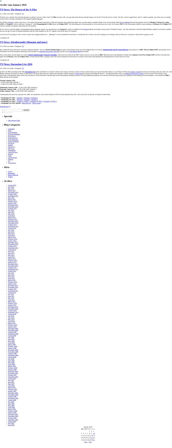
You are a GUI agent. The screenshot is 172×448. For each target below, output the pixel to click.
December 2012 (13, 264)
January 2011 (12, 305)
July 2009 (11, 337)
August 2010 (12, 314)
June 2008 (11, 361)
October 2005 (12, 418)
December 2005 (13, 414)
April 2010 (11, 321)
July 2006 (11, 402)
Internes (10, 154)
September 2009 (13, 334)
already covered (135, 72)
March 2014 (12, 237)
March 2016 (12, 199)
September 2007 (13, 377)
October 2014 (12, 224)
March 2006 (12, 409)
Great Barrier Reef (75, 51)
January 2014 (12, 241)
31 (94, 440)
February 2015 (12, 219)
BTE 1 (27, 101)
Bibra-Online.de (13, 175)
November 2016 (13, 192)
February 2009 (12, 346)
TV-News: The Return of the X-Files (18, 9)
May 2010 (11, 319)
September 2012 (13, 269)
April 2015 (11, 216)
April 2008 (11, 364)
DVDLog (11, 143)
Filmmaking (12, 150)
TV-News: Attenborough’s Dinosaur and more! (23, 42)
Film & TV (11, 147)
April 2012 (11, 278)
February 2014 (12, 239)
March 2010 (12, 323)
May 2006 (11, 405)
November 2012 (13, 266)
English (10, 145)
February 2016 (12, 201)
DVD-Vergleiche (13, 141)
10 (94, 433)
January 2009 (12, 348)
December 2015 (13, 205)
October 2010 (12, 310)
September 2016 (13, 196)
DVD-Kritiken (12, 132)
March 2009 (12, 344)
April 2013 (11, 257)
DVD (10, 131)
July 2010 (11, 316)
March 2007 (12, 387)
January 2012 (12, 284)
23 (92, 438)
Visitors (10, 177)
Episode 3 (34, 98)
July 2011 (11, 294)
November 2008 (13, 352)
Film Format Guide (14, 120)
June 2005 (11, 425)
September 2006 (13, 398)
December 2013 (13, 242)
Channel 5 (10, 22)
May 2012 (11, 276)
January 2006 (12, 412)
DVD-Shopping (13, 140)
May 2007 (11, 384)
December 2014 (13, 221)
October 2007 (12, 375)
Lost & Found (12, 157)
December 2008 (13, 350)
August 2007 (12, 378)
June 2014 (11, 232)
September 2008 (13, 355)
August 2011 (12, 293)
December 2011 (13, 285)
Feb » (90, 442)
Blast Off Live (26, 103)
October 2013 (12, 246)
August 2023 (12, 185)
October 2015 (12, 208)
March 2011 (12, 301)
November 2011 (13, 287)
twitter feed (78, 73)
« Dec (85, 442)
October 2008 (12, 353)
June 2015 (11, 212)
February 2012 (12, 282)
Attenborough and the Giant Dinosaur (116, 50)
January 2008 (12, 370)
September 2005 (13, 420)
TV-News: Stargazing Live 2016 (16, 64)
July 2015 (11, 210)
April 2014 (11, 235)
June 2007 (11, 382)
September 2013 (13, 248)
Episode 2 (27, 98)
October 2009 (12, 332)
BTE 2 (41, 101)
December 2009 (13, 328)
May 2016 (11, 198)
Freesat (85, 29)
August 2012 (12, 271)
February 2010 (12, 325)
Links (10, 156)
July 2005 (11, 423)
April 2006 (11, 407)
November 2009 (13, 330)
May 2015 (11, 214)
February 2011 (12, 303)
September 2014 (13, 226)
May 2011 (11, 298)
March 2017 (12, 190)
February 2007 (12, 389)
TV (23, 14)
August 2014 (12, 228)
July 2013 (11, 251)
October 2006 (12, 396)
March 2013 (12, 259)
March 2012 (12, 280)
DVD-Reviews (13, 138)
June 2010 (11, 318)
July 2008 (11, 359)
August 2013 (12, 250)
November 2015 (13, 207)
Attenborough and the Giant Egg (49, 51)
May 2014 (11, 233)
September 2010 (13, 312)
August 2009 (12, 335)
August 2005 (12, 421)
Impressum (11, 173)
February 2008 (12, 368)
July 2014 (11, 230)
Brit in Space (37, 103)
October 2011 (12, 289)
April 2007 (11, 386)
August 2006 (12, 400)
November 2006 (13, 395)
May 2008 (11, 362)
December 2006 (13, 393)
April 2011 (11, 300)
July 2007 (11, 380)
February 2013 (12, 260)
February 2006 (12, 411)
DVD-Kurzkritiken (14, 134)
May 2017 (11, 189)
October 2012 (12, 267)
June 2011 (11, 296)
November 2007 (13, 373)
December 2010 (13, 307)
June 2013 (11, 253)
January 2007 (12, 391)
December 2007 (13, 371)
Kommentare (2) (5, 106)
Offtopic (10, 159)
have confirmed (125, 22)
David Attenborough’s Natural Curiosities (43, 55)
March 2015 (12, 217)
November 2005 (13, 416)
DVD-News (12, 136)
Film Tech (11, 148)
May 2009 (11, 341)
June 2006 (11, 404)
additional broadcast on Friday (134, 73)
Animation (11, 129)
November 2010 (13, 309)
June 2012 (11, 275)
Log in (10, 171)
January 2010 (12, 327)
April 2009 (11, 343)
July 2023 (11, 187)
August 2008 (12, 357)
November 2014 (13, 223)
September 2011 (13, 291)
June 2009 (11, 339)
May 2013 (11, 255)
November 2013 (13, 244)
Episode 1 (20, 98)
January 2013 (12, 262)
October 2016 (12, 194)
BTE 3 (54, 101)
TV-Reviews (12, 163)
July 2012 (11, 273)
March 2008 (12, 366)
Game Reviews (13, 152)
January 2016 (12, 203)
